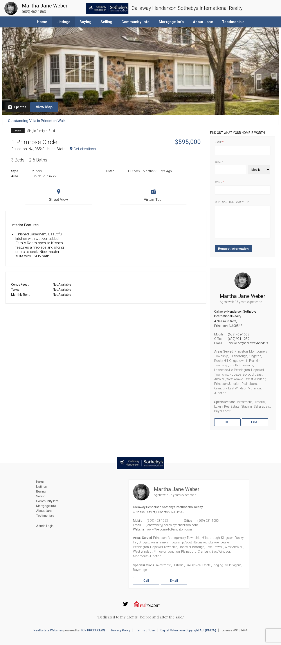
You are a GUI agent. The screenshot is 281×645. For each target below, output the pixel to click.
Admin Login (45, 526)
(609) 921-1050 (238, 338)
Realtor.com (147, 604)
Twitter (125, 604)
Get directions (85, 149)
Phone (219, 162)
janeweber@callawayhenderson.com (253, 343)
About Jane (203, 22)
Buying (85, 22)
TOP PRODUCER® (93, 630)
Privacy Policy (120, 630)
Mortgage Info (171, 22)
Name (218, 142)
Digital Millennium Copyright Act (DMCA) (188, 630)
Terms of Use (145, 630)
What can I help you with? (232, 202)
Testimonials (233, 22)
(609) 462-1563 (238, 334)
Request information (233, 248)
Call (227, 422)
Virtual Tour (153, 199)
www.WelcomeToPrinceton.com (169, 529)
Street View (58, 199)
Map (44, 107)
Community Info (135, 22)
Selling (106, 22)
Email (218, 181)
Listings (63, 22)
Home (42, 22)
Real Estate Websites (48, 630)
